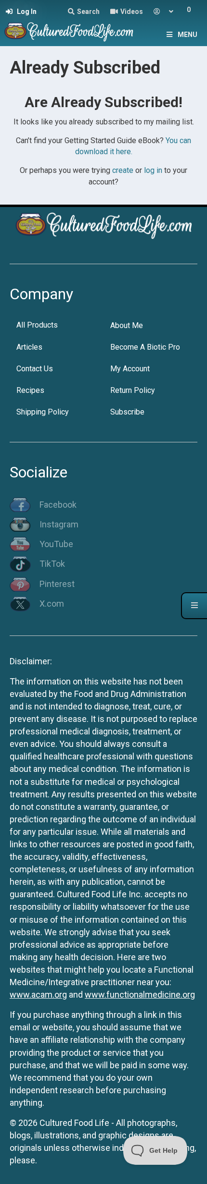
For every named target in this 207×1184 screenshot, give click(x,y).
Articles (29, 347)
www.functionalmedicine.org (140, 994)
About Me (126, 325)
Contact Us (34, 368)
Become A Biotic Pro (145, 347)
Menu (187, 34)
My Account (130, 368)
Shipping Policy (42, 411)
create (122, 170)
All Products (37, 325)
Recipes (30, 390)
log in (153, 170)
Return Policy (132, 390)
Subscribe (127, 411)
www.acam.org (38, 994)
